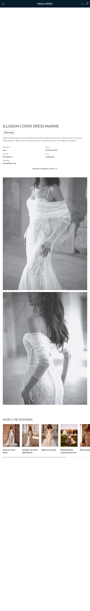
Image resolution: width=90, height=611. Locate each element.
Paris (4, 150)
